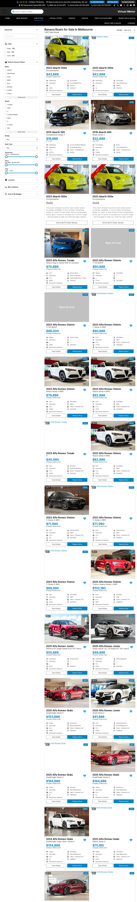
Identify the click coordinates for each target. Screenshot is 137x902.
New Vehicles (21, 18)
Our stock (38, 18)
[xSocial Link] (124, 5)
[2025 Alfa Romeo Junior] (67, 629)
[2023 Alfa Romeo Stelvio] (113, 243)
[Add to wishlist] (84, 69)
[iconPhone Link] (117, 5)
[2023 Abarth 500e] (67, 50)
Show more (21, 97)
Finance (72, 18)
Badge (7, 136)
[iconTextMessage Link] (134, 5)
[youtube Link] (130, 5)
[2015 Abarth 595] (67, 115)
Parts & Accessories (103, 18)
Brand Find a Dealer (127, 18)
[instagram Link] (127, 5)
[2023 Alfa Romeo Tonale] (67, 243)
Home (7, 18)
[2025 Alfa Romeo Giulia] (67, 693)
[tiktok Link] (114, 5)
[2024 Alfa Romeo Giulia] (67, 821)
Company (131, 23)
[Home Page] (5, 11)
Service (85, 18)
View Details (56, 94)
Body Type (8, 144)
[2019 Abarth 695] (113, 115)
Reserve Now (77, 94)
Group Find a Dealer (112, 23)
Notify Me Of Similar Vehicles (66, 223)
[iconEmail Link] (121, 5)
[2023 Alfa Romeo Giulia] (113, 821)
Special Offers (56, 18)
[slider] (6, 156)
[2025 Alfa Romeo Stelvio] (113, 564)
